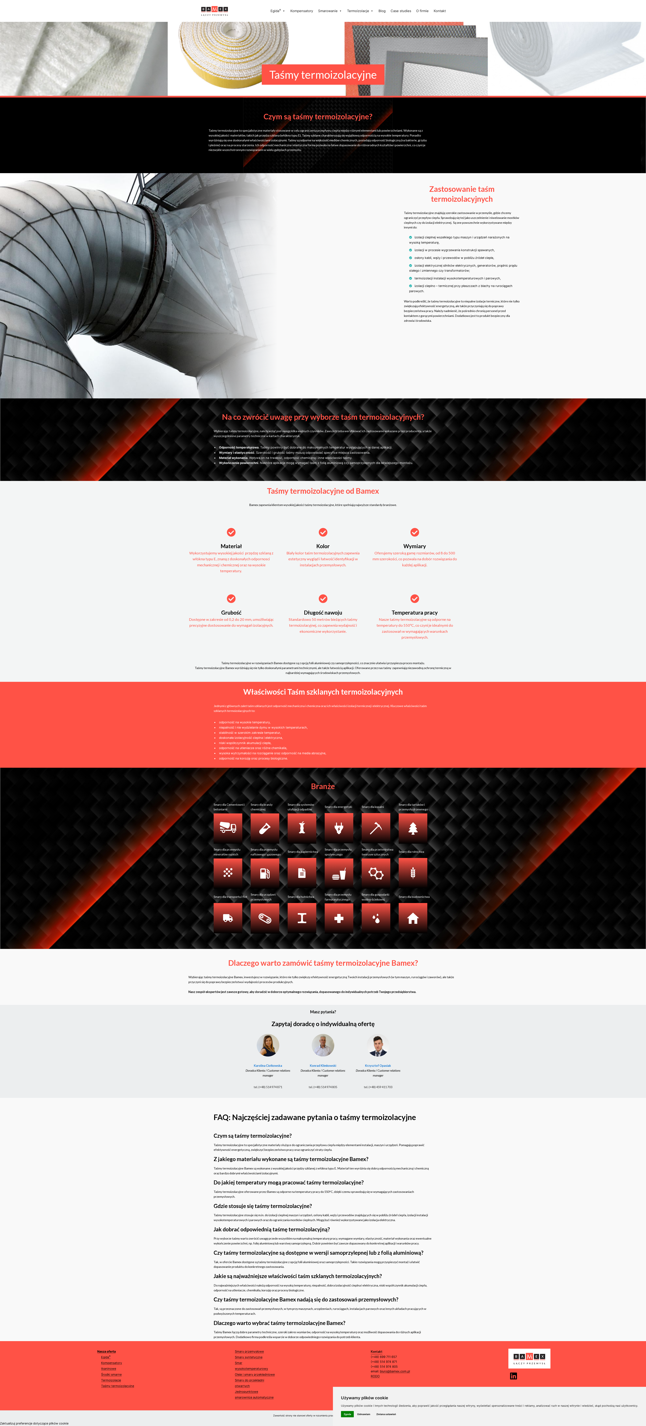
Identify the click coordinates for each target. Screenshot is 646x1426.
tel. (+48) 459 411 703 (378, 1087)
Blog (382, 11)
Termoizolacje (358, 11)
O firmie (422, 11)
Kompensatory (301, 11)
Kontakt (440, 11)
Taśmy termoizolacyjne (117, 1386)
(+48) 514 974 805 (384, 1366)
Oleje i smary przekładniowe (255, 1374)
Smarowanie (328, 11)
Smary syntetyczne (248, 1357)
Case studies (401, 11)
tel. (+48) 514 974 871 (268, 1087)
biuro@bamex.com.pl (395, 1371)
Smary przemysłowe (249, 1351)
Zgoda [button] (347, 1414)
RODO (375, 1376)
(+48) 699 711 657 (384, 1357)
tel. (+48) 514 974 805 (323, 1087)
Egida (276, 10)
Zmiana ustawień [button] (386, 1414)
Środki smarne (111, 1374)
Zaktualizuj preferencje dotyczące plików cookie (34, 1423)
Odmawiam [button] (363, 1414)
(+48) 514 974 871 (384, 1361)
